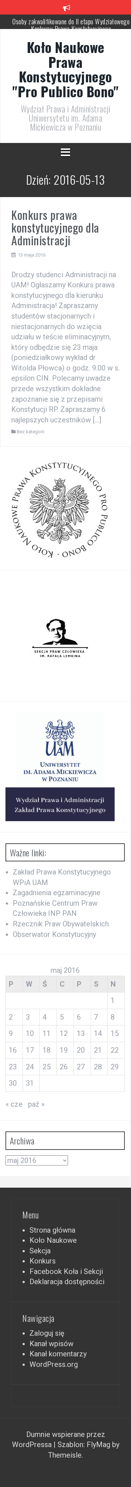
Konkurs (42, 1261)
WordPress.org (53, 1364)
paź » (36, 1104)
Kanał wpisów (51, 1343)
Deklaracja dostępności (66, 1281)
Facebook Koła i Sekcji (66, 1271)
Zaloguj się (46, 1333)
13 (81, 1033)
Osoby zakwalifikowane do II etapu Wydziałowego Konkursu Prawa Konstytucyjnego (71, 25)
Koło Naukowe (53, 1240)
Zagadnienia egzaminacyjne (56, 892)
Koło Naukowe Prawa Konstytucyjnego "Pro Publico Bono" (65, 69)
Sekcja (40, 1250)
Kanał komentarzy (58, 1353)
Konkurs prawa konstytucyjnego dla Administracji (55, 227)
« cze (14, 1104)
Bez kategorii (30, 431)
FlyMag (98, 1444)
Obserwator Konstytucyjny (54, 934)
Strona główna (52, 1230)
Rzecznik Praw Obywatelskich (61, 923)
